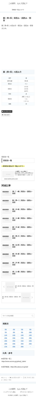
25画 (22, 343)
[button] (32, 316)
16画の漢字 (7, 115)
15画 (5, 338)
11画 (5, 335)
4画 (14, 329)
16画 (14, 338)
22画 (30, 341)
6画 (30, 329)
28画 (14, 346)
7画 (6, 332)
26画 (30, 343)
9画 (22, 332)
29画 (22, 346)
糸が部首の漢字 (8, 111)
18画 (30, 338)
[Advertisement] (18, 49)
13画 (22, 335)
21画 (22, 341)
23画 (5, 343)
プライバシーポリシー (26, 392)
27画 (5, 346)
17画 (22, 338)
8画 (14, 332)
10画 (30, 332)
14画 (30, 335)
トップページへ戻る (9, 392)
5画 (22, 329)
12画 (14, 335)
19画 (5, 341)
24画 (14, 343)
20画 (14, 341)
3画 (6, 329)
